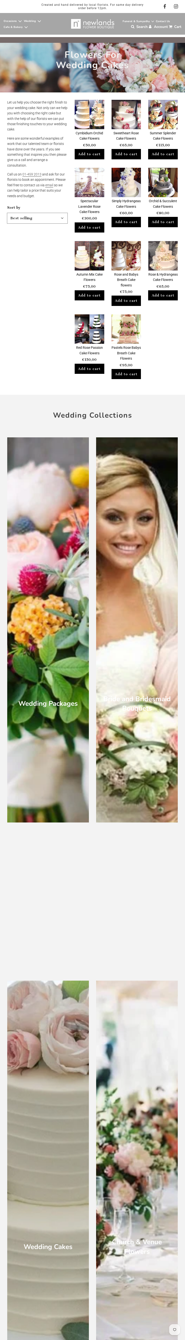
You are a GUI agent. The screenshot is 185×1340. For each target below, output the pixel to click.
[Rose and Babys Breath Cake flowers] (126, 256)
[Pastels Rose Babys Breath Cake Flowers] (126, 329)
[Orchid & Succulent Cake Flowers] (163, 182)
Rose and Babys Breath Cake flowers (126, 279)
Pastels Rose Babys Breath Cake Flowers (126, 353)
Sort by (13, 207)
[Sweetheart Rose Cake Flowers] (126, 114)
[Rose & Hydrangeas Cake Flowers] (163, 256)
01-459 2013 (31, 174)
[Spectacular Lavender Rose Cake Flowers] (89, 182)
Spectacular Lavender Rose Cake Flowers (89, 206)
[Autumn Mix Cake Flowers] (89, 256)
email (49, 185)
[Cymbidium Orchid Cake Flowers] (89, 114)
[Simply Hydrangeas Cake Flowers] (126, 182)
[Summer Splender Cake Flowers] (163, 114)
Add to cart (89, 154)
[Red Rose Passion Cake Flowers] (89, 329)
